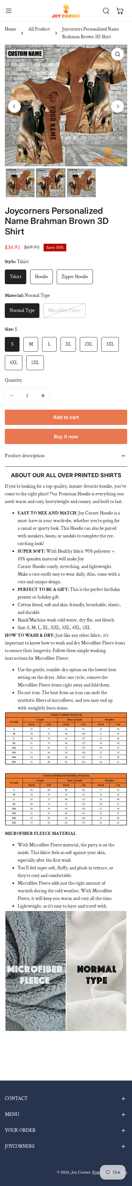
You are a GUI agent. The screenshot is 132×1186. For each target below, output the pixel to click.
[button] (120, 11)
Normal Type (22, 310)
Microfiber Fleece (64, 310)
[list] (66, 105)
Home (10, 29)
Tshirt (15, 277)
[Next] (117, 106)
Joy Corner (80, 1172)
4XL (14, 363)
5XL (35, 363)
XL (68, 344)
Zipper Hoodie (75, 277)
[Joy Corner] (66, 11)
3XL (110, 344)
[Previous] (14, 106)
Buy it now (66, 437)
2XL (89, 344)
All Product (39, 29)
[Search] (106, 11)
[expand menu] (8, 10)
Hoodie (41, 277)
